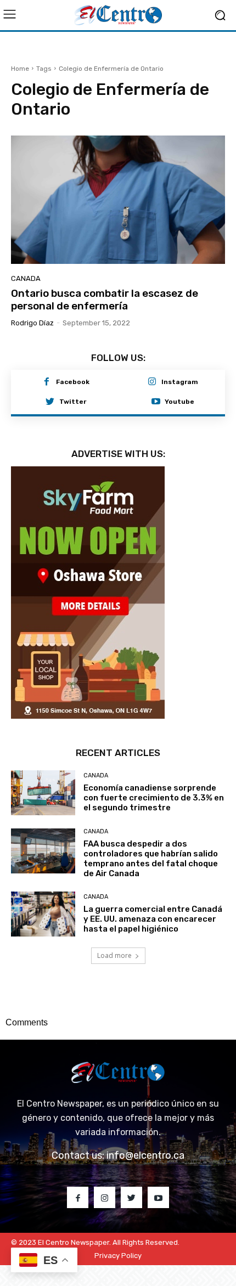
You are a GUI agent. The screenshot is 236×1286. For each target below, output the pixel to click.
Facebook (72, 382)
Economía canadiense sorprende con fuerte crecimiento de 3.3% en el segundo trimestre (153, 798)
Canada (26, 278)
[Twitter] (50, 402)
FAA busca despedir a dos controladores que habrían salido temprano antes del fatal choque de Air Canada (150, 858)
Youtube (179, 401)
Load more (114, 955)
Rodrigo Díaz (32, 323)
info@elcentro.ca (145, 1155)
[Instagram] (152, 382)
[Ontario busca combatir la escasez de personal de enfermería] (118, 200)
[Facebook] (47, 382)
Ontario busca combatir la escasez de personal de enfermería (104, 299)
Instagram (179, 382)
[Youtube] (156, 402)
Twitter (72, 401)
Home (20, 68)
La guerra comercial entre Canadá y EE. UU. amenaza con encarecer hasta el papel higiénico (152, 919)
